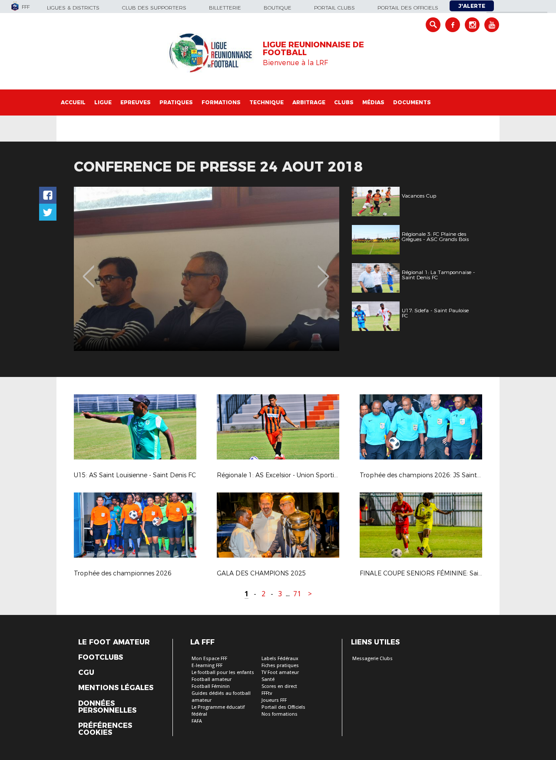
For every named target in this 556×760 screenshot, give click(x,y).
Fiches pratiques (280, 665)
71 (297, 594)
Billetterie (225, 7)
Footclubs (100, 657)
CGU (86, 672)
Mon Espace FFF (209, 658)
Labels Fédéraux (279, 658)
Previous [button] (88, 270)
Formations (221, 102)
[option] (206, 269)
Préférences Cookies (105, 729)
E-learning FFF (207, 665)
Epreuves (135, 102)
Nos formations (279, 714)
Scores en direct (279, 686)
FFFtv (266, 693)
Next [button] (323, 270)
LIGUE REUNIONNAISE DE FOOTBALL (313, 48)
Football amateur (212, 679)
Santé (268, 679)
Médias (373, 102)
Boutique (277, 7)
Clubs (344, 102)
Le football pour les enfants (223, 672)
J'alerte (471, 6)
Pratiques (176, 102)
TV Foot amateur (280, 672)
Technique (266, 102)
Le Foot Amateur (114, 642)
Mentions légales (115, 687)
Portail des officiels (407, 7)
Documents (412, 102)
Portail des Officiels (283, 707)
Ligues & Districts (73, 7)
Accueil (73, 102)
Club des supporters (154, 7)
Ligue (103, 102)
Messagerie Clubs (372, 658)
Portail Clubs (334, 7)
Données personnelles (107, 707)
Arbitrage (308, 102)
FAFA (197, 721)
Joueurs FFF (274, 700)
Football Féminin (211, 686)
